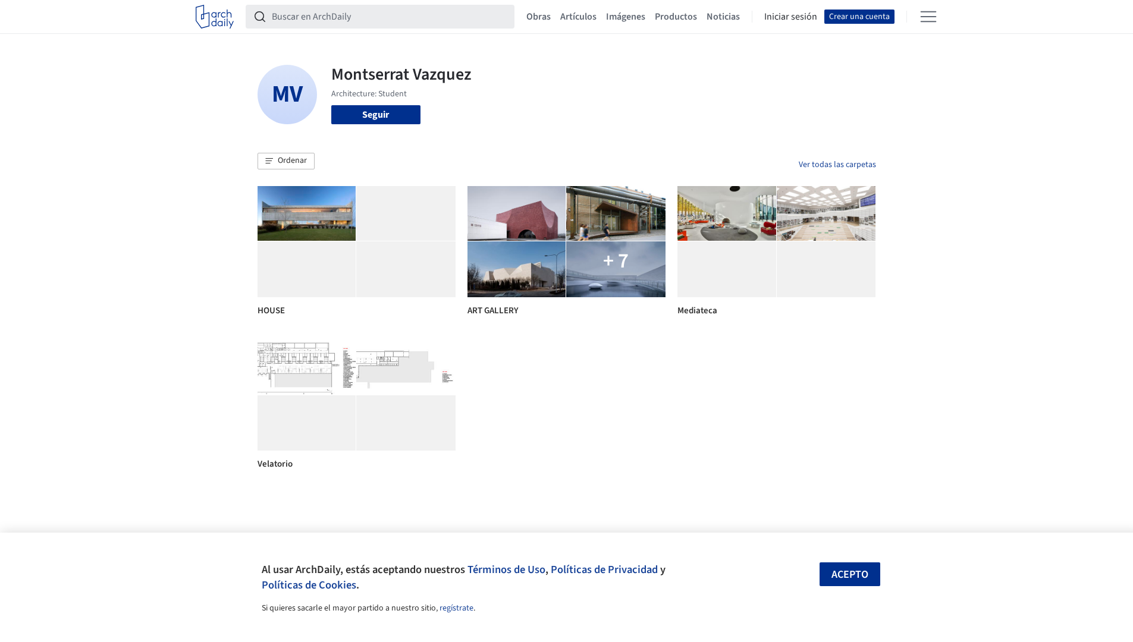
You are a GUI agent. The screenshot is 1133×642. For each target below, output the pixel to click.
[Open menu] (928, 16)
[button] (286, 161)
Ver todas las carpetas (837, 164)
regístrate (456, 608)
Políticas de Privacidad (604, 569)
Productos (676, 16)
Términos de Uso (506, 569)
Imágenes (625, 16)
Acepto (849, 574)
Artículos (578, 16)
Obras (538, 16)
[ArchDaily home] (215, 17)
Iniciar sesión (790, 16)
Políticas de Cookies (309, 585)
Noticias (723, 16)
